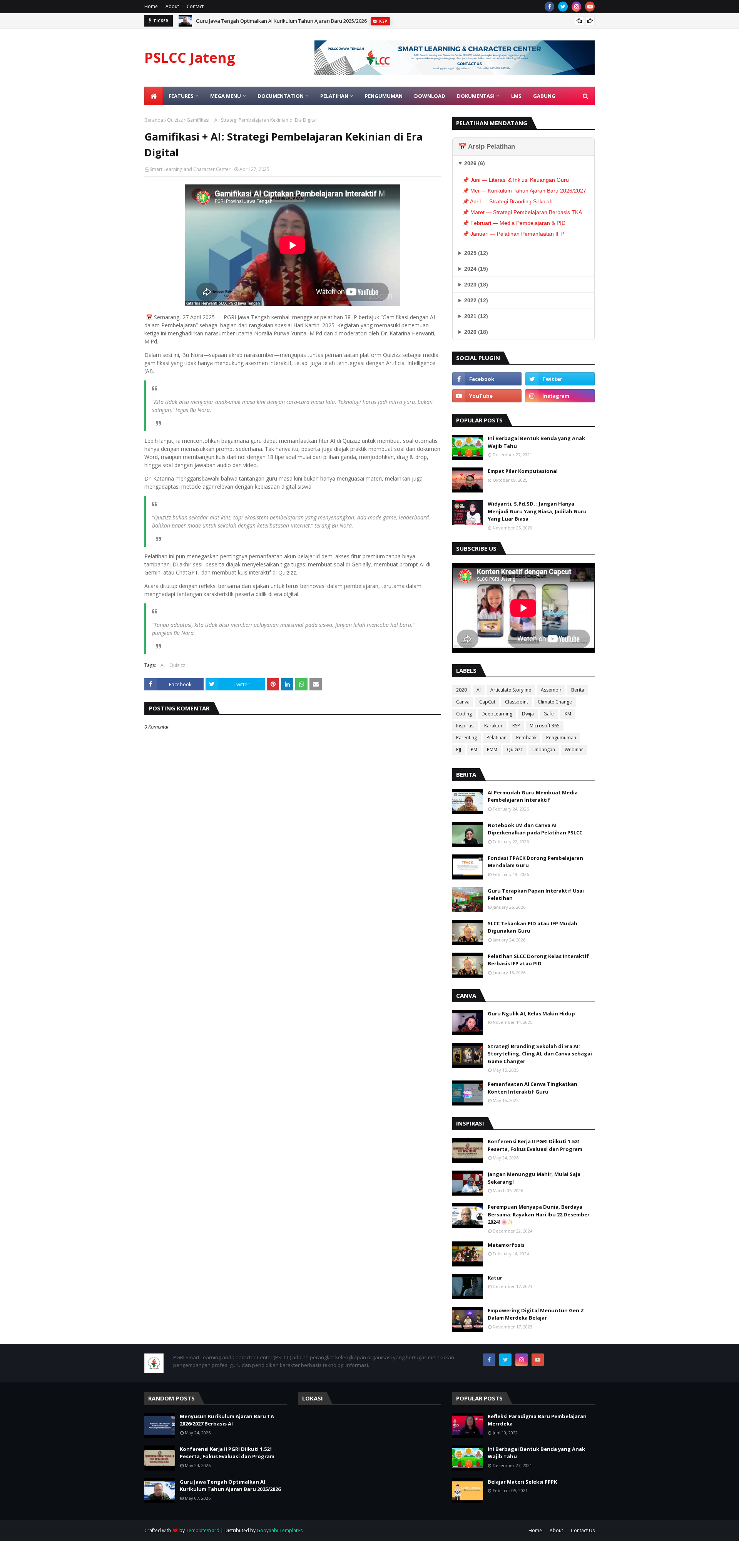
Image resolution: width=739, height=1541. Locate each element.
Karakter (493, 725)
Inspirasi (465, 725)
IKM (567, 713)
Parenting (466, 737)
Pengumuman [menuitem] (384, 95)
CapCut (487, 701)
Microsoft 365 (545, 725)
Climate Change (555, 701)
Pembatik (526, 737)
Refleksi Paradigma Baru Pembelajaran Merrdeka (537, 1420)
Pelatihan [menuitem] (334, 95)
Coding (464, 713)
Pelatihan (497, 737)
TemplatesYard (202, 1530)
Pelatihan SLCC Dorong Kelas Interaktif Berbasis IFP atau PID (538, 960)
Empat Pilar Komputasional (523, 470)
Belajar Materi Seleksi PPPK (522, 1481)
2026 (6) (474, 163)
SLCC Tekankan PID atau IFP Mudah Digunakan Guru (532, 927)
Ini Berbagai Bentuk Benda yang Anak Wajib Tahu (536, 442)
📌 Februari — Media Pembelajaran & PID (513, 223)
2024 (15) (476, 269)
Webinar (574, 749)
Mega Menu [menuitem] (225, 95)
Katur (495, 1277)
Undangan (543, 749)
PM (474, 749)
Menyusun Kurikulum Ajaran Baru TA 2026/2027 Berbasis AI (227, 1420)
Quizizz (175, 120)
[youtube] (590, 7)
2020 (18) (476, 332)
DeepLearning (497, 713)
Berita (577, 690)
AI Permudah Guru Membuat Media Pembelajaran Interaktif (533, 796)
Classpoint (516, 701)
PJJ (458, 749)
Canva (463, 701)
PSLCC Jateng (189, 57)
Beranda (153, 120)
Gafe (548, 713)
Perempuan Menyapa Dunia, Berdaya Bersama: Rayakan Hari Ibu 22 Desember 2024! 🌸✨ (539, 1214)
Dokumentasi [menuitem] (476, 95)
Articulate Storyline (510, 690)
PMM (492, 749)
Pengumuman (561, 737)
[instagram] (576, 7)
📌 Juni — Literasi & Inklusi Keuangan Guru (515, 180)
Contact (195, 6)
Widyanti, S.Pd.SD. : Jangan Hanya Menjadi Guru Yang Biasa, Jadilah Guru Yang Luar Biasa (537, 511)
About (172, 6)
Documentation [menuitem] (280, 95)
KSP (516, 725)
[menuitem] (153, 96)
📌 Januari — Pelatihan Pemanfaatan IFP (513, 234)
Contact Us (583, 1530)
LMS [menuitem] (516, 95)
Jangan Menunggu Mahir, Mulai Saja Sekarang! (534, 1178)
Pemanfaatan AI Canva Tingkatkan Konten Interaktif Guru (532, 1087)
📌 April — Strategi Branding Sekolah (507, 201)
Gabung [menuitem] (544, 95)
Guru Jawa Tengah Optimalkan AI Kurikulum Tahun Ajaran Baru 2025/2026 (281, 20)
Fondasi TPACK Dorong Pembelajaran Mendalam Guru (535, 861)
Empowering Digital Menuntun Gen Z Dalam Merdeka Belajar (536, 1314)
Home (151, 6)
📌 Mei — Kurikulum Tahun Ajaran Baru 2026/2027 (524, 191)
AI (163, 665)
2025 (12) (476, 253)
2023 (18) (476, 284)
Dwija (528, 713)
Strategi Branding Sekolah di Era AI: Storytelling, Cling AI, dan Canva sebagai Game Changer (540, 1054)
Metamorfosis (506, 1244)
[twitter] (563, 7)
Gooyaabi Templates (280, 1530)
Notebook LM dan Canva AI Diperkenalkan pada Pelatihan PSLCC (535, 829)
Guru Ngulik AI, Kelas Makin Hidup (531, 1013)
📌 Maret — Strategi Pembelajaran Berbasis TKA (522, 212)
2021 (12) (476, 316)
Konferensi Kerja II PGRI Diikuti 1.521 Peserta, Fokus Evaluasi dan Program (535, 1145)
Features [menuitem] (181, 95)
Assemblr (551, 690)
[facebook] (549, 7)
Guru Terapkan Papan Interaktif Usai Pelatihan (536, 894)
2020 (461, 690)
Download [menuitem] (429, 95)
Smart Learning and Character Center (190, 169)
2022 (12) (476, 300)
